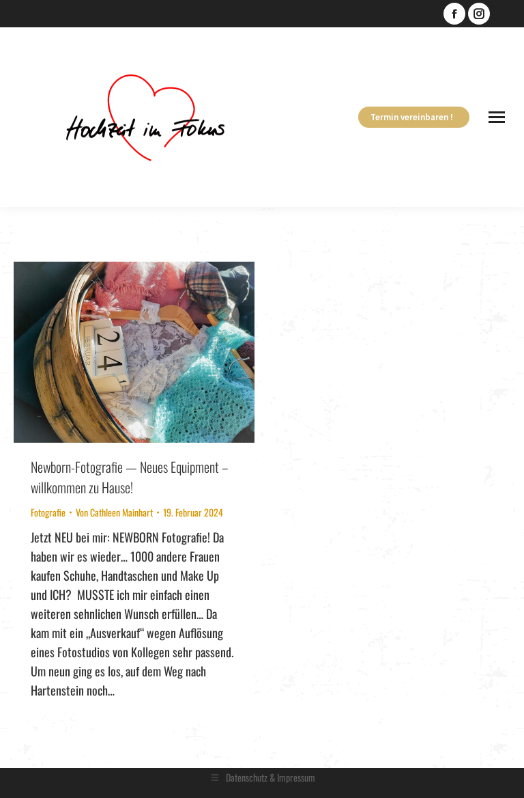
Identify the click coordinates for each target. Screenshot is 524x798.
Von (114, 512)
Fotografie (48, 512)
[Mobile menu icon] (496, 117)
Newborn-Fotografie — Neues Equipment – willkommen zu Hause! (129, 476)
